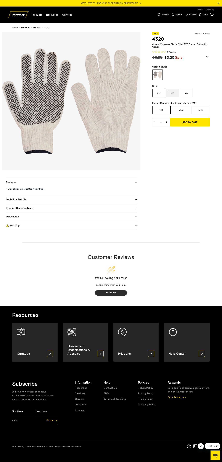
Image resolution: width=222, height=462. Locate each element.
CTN (200, 110)
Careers (79, 399)
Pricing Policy (145, 399)
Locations (80, 404)
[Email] (34, 420)
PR (161, 110)
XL (186, 92)
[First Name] (23, 411)
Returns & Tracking (114, 399)
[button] (212, 15)
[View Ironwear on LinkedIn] (195, 446)
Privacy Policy (146, 393)
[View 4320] (157, 75)
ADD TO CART (190, 122)
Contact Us (110, 387)
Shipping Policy (147, 404)
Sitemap (79, 410)
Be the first (111, 292)
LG (173, 91)
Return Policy (145, 387)
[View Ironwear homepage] (18, 15)
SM (158, 92)
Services (80, 393)
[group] (35, 342)
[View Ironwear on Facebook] (189, 446)
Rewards (210, 10)
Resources (81, 387)
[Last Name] (47, 411)
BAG (181, 110)
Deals (200, 10)
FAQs (106, 393)
